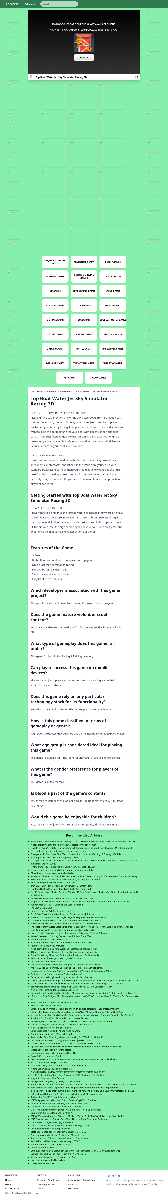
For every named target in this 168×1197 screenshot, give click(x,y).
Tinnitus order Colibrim (42, 1147)
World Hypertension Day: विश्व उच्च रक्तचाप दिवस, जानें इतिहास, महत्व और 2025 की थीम (67, 1071)
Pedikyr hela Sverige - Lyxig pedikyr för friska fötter (56, 1081)
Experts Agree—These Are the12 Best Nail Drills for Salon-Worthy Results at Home (71, 1021)
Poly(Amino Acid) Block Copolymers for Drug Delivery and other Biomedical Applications (74, 1087)
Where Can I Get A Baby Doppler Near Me (51, 1068)
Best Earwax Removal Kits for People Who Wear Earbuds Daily (61, 942)
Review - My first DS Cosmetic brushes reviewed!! (55, 1097)
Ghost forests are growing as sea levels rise (52, 873)
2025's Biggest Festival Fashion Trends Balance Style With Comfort (63, 1100)
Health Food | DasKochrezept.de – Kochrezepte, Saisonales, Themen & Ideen (69, 933)
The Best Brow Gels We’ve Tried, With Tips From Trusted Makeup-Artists (66, 920)
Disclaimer (73, 1188)
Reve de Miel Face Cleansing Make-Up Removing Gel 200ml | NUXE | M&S (67, 1037)
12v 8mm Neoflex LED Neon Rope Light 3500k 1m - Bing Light (61, 888)
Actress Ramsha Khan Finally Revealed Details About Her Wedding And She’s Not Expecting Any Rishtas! (82, 1015)
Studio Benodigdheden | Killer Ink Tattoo (51, 1049)
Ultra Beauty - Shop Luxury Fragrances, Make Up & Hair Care (61, 1040)
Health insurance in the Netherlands (49, 1160)
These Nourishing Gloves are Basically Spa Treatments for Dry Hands (65, 955)
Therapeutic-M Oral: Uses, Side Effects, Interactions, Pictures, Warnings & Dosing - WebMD (76, 854)
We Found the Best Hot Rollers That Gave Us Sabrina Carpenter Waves (65, 923)
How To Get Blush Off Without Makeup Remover (54, 1002)
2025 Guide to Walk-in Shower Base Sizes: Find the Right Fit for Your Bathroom (69, 1119)
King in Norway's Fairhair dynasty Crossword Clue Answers (60, 1138)
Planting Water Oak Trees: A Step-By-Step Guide (54, 857)
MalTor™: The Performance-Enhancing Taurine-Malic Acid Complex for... (66, 1109)
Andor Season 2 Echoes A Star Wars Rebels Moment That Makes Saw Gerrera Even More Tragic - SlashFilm (83, 1084)
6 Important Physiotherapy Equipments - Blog (53, 1157)
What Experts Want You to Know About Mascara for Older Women (63, 844)
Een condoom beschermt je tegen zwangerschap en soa (58, 851)
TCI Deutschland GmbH (42, 1163)
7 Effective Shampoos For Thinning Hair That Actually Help (59, 1103)
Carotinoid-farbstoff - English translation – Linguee (56, 1106)
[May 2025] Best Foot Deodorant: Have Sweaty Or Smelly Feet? (61, 885)
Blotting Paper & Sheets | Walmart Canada (52, 1034)
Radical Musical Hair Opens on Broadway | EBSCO (55, 1141)
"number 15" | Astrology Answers (47, 945)
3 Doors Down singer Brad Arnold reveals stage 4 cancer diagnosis (64, 952)
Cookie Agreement (46, 1184)
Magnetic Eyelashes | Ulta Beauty (47, 1078)
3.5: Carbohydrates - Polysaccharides (49, 1062)
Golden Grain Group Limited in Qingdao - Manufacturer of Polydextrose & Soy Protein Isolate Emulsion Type (84, 993)
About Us (72, 1184)
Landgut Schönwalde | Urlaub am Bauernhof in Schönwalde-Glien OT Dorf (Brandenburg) (75, 1150)
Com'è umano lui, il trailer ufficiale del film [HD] (54, 1053)
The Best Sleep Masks (41, 907)
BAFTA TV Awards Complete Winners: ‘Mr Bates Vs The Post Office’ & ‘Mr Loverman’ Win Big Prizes (79, 1116)
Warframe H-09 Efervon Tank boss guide (51, 1027)
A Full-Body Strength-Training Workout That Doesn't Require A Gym (64, 948)
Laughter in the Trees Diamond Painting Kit (52, 1112)
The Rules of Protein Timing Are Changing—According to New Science (65, 964)
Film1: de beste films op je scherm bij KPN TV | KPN (56, 958)
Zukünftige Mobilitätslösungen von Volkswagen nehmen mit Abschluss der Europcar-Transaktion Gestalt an (84, 980)
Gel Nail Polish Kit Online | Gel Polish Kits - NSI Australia (58, 1153)
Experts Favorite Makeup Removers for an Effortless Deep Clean (62, 898)
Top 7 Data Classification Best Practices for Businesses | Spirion (62, 914)
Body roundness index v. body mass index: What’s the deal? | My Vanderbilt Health (71, 986)
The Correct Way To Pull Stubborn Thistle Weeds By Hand (59, 1065)
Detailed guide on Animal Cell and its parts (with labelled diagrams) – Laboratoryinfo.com (75, 1008)
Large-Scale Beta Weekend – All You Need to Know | (56, 1030)
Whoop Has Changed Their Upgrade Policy (52, 1122)
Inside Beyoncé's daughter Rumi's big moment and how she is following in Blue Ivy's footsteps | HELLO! (82, 1090)
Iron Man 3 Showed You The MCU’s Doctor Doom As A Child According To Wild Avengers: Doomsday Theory (84, 876)
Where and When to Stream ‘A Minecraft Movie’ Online (58, 1135)
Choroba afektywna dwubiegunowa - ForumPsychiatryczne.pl (61, 1024)
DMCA (8, 1184)
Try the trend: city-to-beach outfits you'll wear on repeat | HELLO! (63, 866)
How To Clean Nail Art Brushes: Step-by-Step (52, 911)
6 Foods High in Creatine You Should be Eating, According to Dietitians (65, 879)
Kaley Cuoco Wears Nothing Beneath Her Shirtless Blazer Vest (61, 936)
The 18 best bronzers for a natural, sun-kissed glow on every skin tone (65, 1043)
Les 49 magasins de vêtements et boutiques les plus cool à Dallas (63, 930)
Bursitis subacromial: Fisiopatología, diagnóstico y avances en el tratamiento (68, 917)
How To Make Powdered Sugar (46, 1005)
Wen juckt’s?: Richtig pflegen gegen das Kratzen (54, 989)
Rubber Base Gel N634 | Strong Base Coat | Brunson (57, 904)
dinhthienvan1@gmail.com (81, 1180)
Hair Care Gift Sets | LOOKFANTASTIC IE (50, 1144)
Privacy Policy (12, 1188)
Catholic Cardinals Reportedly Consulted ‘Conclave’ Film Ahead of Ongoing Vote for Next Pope (77, 1012)
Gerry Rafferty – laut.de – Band (46, 1056)
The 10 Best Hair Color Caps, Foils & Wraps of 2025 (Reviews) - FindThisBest (68, 1075)
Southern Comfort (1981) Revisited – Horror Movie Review (59, 1018)
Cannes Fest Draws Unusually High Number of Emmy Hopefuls (62, 870)
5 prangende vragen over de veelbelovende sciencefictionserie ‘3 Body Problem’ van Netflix (76, 1046)
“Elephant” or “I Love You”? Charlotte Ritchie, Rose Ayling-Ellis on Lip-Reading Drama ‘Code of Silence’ (80, 901)
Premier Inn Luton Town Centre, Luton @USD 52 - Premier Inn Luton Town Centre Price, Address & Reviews (83, 841)
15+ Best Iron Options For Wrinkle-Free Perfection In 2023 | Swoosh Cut (66, 1094)
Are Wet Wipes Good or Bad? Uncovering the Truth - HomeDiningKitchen (67, 967)
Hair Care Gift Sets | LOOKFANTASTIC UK (51, 939)
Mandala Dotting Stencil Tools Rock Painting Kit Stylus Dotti (60, 1125)
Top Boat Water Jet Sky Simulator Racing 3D (96, 391)
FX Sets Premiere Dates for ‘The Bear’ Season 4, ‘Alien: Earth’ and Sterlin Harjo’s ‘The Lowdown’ (77, 983)
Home (8, 1180)
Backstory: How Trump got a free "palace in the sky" (56, 974)
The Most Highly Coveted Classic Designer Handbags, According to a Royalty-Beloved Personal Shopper (82, 926)
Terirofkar (11, 4)
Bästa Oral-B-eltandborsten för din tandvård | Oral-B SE (58, 1131)
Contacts (41, 1188)
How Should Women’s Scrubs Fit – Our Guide (53, 882)
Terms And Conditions (48, 1180)
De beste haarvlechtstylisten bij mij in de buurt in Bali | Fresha (61, 977)
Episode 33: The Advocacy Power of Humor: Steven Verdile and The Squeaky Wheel (71, 971)
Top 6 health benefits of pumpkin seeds (50, 1128)
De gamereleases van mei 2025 (46, 961)
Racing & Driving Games (58, 391)
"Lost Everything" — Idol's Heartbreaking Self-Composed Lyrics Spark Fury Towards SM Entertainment (81, 847)
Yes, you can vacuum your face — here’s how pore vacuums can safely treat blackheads (74, 1059)
